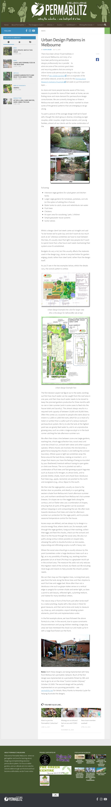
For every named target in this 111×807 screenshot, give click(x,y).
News (43, 31)
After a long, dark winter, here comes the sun (24, 101)
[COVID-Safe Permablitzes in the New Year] (7, 63)
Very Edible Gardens (56, 75)
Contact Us (101, 25)
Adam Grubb (47, 50)
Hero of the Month (19, 85)
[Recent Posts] (8, 42)
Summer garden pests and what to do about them (23, 76)
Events (59, 25)
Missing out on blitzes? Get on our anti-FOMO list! (69, 723)
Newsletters (17, 98)
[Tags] (30, 42)
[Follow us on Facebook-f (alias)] (26, 30)
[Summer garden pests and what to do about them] (7, 76)
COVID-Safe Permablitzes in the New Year (24, 63)
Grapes (16, 88)
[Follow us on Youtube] (33, 30)
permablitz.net (47, 690)
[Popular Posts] (19, 42)
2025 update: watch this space (23, 51)
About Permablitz (18, 25)
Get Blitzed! (70, 25)
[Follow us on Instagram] (30, 30)
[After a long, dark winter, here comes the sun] (7, 101)
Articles (49, 25)
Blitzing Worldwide (86, 25)
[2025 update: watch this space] (7, 51)
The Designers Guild (36, 25)
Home (6, 25)
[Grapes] (7, 88)
